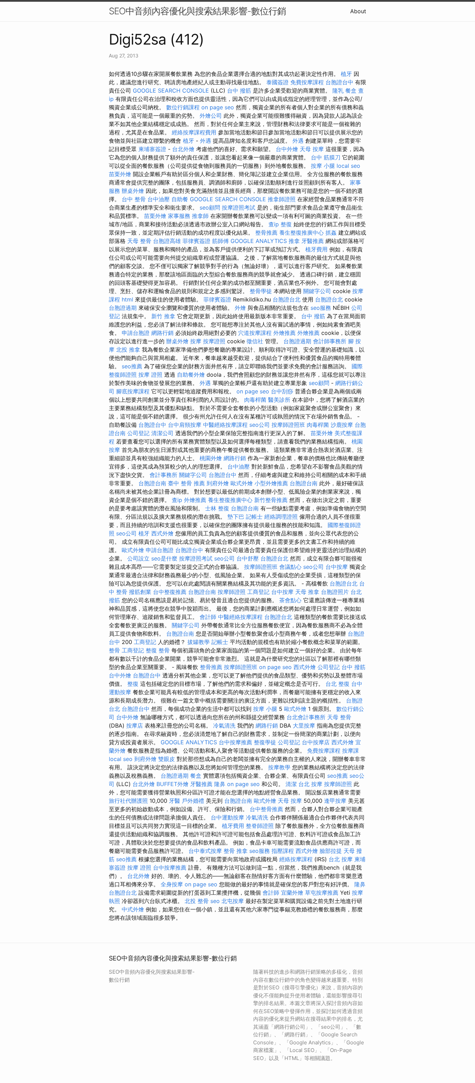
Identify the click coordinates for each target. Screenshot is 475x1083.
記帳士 (254, 516)
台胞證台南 (152, 483)
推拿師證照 (282, 199)
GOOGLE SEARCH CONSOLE (171, 90)
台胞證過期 (123, 307)
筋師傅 (220, 240)
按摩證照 (214, 341)
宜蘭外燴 (292, 892)
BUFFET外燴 (172, 783)
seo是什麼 (164, 558)
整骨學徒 (261, 291)
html (127, 299)
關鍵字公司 (317, 291)
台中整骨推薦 (266, 809)
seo (215, 900)
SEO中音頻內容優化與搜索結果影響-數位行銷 (197, 11)
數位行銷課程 (183, 107)
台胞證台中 (339, 82)
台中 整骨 (134, 199)
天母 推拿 (307, 591)
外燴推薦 (284, 332)
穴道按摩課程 (255, 332)
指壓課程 (283, 850)
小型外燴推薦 (271, 483)
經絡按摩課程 (296, 859)
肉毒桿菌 (255, 399)
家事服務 (179, 215)
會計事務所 (163, 474)
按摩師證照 (231, 591)
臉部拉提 (331, 850)
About (358, 11)
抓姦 (331, 232)
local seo (348, 165)
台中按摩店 (316, 742)
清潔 (291, 783)
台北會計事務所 (306, 717)
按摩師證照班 (288, 424)
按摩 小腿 (323, 165)
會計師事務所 (329, 341)
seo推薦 (132, 366)
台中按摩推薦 (235, 742)
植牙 (346, 73)
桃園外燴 (211, 458)
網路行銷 (162, 332)
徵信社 (255, 341)
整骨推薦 (266, 232)
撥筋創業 (140, 591)
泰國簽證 (277, 82)
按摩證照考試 (238, 207)
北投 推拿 (128, 349)
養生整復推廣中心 (301, 232)
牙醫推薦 (312, 240)
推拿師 (200, 215)
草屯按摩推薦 (321, 892)
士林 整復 (217, 508)
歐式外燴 (242, 483)
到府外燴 (218, 483)
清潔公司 (162, 433)
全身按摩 (172, 884)
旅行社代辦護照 (128, 800)
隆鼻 (219, 783)
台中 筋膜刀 (325, 157)
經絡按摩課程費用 (194, 132)
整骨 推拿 (236, 850)
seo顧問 (210, 207)
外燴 (240, 307)
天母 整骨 (139, 240)
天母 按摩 (312, 149)
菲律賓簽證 (196, 240)
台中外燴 (287, 149)
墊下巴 (235, 516)
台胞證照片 (335, 591)
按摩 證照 (150, 374)
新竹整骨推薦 (271, 499)
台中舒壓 (247, 558)
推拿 (294, 240)
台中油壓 (158, 199)
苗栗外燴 (120, 174)
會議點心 (290, 566)
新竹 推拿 (163, 316)
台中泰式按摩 (205, 850)
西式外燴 (162, 533)
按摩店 (134, 725)
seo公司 (259, 424)
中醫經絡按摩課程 (225, 424)
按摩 (195, 341)
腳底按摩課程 (133, 391)
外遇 (205, 140)
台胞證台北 (286, 299)
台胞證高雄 (167, 240)
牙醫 (174, 800)
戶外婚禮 (193, 800)
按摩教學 (279, 767)
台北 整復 (337, 683)
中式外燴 (133, 909)
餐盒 (350, 90)
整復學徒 (265, 742)
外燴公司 (211, 115)
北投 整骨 (197, 900)
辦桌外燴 (133, 190)
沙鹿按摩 (342, 424)
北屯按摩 (233, 900)
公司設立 (138, 558)
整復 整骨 (158, 650)
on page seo (217, 107)
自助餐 (179, 199)
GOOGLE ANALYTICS (259, 240)
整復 (286, 224)
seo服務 (321, 307)
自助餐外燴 (191, 374)
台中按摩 (336, 566)
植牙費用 (316, 249)
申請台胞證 (136, 332)
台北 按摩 (310, 783)
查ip (273, 224)
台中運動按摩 (227, 817)
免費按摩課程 (307, 82)
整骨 (114, 650)
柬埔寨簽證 (152, 149)
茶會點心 (290, 600)
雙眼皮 (166, 758)
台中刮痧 (282, 391)
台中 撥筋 (239, 90)
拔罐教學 (198, 641)
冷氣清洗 (224, 725)
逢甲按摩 (335, 800)
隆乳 (338, 90)
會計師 (208, 616)
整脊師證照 (260, 825)
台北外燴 (183, 149)
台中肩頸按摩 (184, 424)
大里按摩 (304, 725)
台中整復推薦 (169, 591)
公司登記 (138, 433)
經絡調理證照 (281, 516)
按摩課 (350, 750)
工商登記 (258, 591)
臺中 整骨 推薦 (186, 483)
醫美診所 (279, 399)
